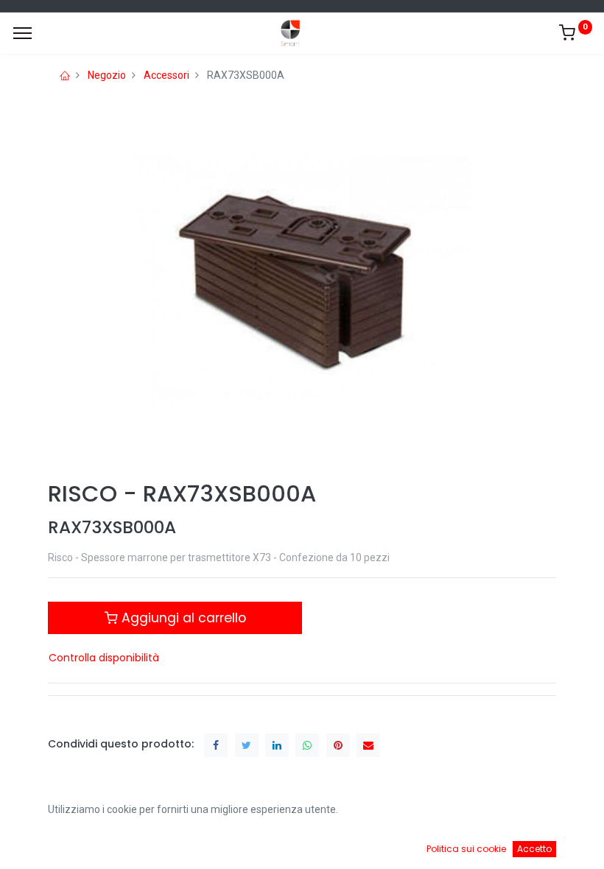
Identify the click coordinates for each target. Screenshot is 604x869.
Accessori (166, 75)
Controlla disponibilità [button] (104, 657)
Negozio (107, 75)
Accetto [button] (534, 848)
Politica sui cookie (466, 848)
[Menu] (22, 33)
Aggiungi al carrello (182, 618)
